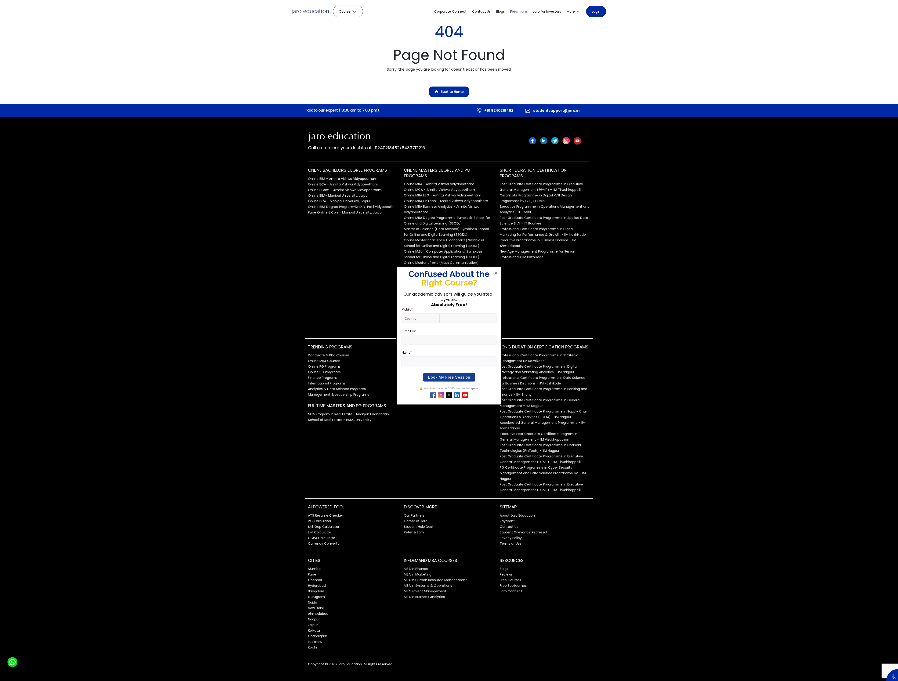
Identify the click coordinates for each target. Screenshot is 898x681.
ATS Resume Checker (325, 515)
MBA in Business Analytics (424, 596)
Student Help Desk (419, 526)
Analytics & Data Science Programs (337, 389)
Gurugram (316, 596)
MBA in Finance (416, 568)
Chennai (315, 580)
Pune (312, 574)
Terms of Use (510, 543)
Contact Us (481, 11)
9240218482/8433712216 (399, 148)
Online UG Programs (324, 372)
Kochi (312, 647)
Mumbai (314, 568)
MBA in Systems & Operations (428, 585)
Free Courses (510, 580)
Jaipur (313, 625)
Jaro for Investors (547, 11)
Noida (312, 602)
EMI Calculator (319, 532)
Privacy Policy (511, 538)
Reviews (506, 574)
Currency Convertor (324, 543)
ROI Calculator (319, 521)
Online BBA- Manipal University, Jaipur (338, 195)
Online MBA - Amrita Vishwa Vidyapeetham (439, 184)
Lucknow (315, 641)
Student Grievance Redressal (523, 532)
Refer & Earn (414, 532)
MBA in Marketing (417, 574)
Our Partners (414, 515)
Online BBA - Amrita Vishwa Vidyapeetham (342, 178)
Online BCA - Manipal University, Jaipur (339, 201)
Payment (507, 521)
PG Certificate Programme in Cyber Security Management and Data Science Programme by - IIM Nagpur (543, 473)
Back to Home (452, 91)
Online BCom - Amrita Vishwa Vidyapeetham (345, 190)
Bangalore (316, 591)
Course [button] (345, 11)
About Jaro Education (517, 515)
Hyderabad (317, 585)
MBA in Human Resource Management (435, 580)
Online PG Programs (324, 366)
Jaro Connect (511, 591)
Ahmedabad (318, 613)
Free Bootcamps (513, 585)
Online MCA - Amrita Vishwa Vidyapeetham (439, 189)
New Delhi (316, 608)
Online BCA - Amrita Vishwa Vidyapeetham (343, 184)
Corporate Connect (450, 11)
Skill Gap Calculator (323, 526)
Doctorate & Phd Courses (329, 355)
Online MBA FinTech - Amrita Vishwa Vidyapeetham (446, 201)
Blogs (500, 11)
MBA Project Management (425, 591)
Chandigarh (317, 636)
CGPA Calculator (321, 538)
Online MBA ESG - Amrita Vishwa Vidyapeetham (442, 195)
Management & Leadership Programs (338, 394)
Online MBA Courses (324, 361)
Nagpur (314, 619)
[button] (573, 11)
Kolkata (314, 630)
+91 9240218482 (498, 110)
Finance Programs (322, 377)
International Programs (326, 383)
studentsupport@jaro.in (556, 110)
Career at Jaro (415, 521)
